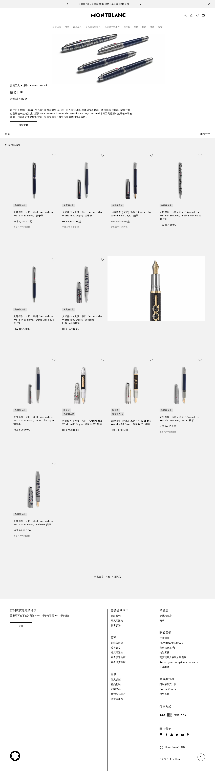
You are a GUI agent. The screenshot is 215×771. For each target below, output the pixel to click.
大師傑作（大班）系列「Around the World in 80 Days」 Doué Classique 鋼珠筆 (33, 420)
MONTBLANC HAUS (171, 643)
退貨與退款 (117, 652)
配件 (136, 27)
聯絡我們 (116, 616)
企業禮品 (116, 689)
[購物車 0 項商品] (203, 16)
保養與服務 (117, 699)
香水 (152, 27)
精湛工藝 (164, 652)
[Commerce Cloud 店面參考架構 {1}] (108, 15)
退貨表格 (116, 648)
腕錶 (144, 27)
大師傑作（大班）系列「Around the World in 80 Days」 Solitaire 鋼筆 (33, 523)
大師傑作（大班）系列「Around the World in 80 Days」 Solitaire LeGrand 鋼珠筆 (82, 319)
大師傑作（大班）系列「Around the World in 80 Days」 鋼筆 (131, 214)
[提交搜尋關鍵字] (185, 15)
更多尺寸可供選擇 (21, 227)
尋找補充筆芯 (118, 694)
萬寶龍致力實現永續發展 (173, 657)
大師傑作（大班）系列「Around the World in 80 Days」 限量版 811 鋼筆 (82, 422)
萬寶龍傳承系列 (168, 648)
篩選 (7, 134)
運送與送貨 (117, 643)
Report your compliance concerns (179, 662)
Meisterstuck (39, 85)
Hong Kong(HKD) (175, 747)
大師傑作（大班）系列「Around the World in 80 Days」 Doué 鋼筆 (180, 419)
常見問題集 (117, 621)
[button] (191, 15)
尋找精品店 (166, 616)
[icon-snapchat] (171, 734)
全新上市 (56, 27)
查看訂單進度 (118, 657)
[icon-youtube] (182, 734)
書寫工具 (77, 27)
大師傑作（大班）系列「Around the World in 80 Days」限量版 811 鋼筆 (131, 422)
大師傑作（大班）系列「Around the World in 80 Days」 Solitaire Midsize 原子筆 (180, 215)
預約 (162, 621)
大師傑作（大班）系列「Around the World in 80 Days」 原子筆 (33, 214)
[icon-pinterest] (187, 734)
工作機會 (164, 667)
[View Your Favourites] (197, 16)
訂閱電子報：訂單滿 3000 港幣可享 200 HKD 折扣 (104, 4)
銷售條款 (164, 694)
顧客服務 (116, 625)
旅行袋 (127, 27)
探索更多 (23, 125)
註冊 (21, 626)
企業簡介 (164, 638)
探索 (160, 27)
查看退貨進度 (118, 662)
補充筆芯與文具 (93, 27)
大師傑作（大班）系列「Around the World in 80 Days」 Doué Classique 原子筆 (33, 319)
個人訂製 (116, 679)
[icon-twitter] (177, 734)
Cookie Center (168, 689)
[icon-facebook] (166, 734)
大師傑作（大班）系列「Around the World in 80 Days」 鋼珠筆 (82, 214)
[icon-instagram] (161, 734)
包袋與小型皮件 (112, 27)
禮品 (67, 27)
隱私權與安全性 (168, 684)
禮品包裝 (116, 684)
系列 (26, 85)
